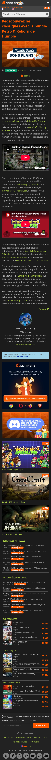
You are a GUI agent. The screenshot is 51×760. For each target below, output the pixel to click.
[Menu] (48, 3)
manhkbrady (23, 70)
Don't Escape (40, 121)
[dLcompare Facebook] (12, 756)
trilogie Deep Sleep (10, 121)
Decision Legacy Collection (28, 184)
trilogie (30, 121)
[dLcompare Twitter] (5, 756)
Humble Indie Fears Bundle (29, 275)
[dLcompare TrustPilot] (25, 756)
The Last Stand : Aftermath (14, 257)
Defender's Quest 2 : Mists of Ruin (32, 260)
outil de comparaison (17, 300)
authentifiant (22, 356)
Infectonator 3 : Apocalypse (14, 190)
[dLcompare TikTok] (39, 756)
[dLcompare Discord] (45, 756)
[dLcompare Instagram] (19, 756)
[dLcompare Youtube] (32, 756)
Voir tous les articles (25, 344)
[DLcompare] (25, 732)
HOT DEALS (11, 70)
